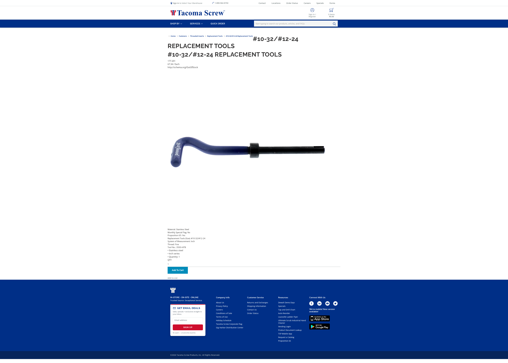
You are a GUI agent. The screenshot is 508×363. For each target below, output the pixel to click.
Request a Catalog (286, 337)
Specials (320, 3)
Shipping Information (256, 306)
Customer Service (255, 297)
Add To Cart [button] (178, 270)
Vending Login (284, 326)
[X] (335, 303)
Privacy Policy (222, 306)
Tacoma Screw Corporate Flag (229, 324)
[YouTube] (327, 303)
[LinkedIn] (319, 303)
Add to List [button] (173, 278)
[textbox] (296, 24)
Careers (307, 3)
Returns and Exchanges (257, 302)
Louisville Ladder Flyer (288, 317)
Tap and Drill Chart (286, 309)
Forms (332, 3)
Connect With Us (317, 297)
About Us (220, 302)
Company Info (223, 297)
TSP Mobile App (285, 333)
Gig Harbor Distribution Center (229, 327)
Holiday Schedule (223, 320)
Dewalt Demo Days (286, 302)
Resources (283, 297)
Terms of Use (222, 317)
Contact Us (252, 309)
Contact (262, 3)
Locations (276, 3)
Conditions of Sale (224, 313)
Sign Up (187, 327)
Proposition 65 (284, 341)
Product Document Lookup (290, 330)
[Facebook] (311, 303)
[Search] (335, 24)
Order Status (292, 3)
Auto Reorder (284, 313)
